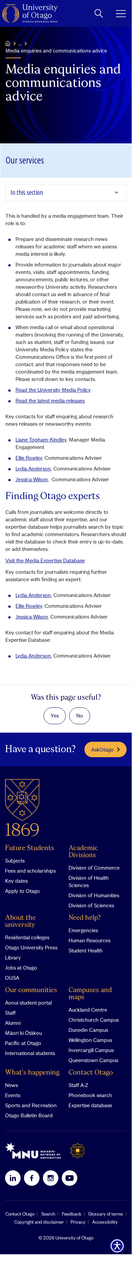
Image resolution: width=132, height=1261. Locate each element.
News (11, 1085)
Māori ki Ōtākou (23, 1033)
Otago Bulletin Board (29, 1115)
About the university (20, 921)
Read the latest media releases (50, 400)
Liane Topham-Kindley (41, 439)
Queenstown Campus (93, 1060)
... (19, 43)
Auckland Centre (88, 1009)
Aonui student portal (28, 1002)
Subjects (15, 860)
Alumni (13, 1022)
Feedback (71, 1214)
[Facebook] (31, 1178)
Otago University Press (31, 947)
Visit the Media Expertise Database (45, 560)
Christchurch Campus (94, 1019)
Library (13, 957)
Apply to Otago (22, 891)
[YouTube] (69, 1178)
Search (48, 1214)
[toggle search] (99, 13)
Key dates (16, 880)
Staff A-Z (78, 1085)
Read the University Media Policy (53, 389)
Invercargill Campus (91, 1050)
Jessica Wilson (32, 479)
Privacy (78, 1222)
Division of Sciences (91, 905)
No (79, 715)
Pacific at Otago (23, 1043)
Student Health (86, 950)
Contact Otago (91, 1072)
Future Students (29, 848)
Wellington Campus (90, 1040)
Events (12, 1095)
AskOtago (102, 749)
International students (30, 1053)
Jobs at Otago (21, 967)
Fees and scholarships (30, 870)
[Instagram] (50, 1178)
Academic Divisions (83, 852)
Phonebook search (90, 1095)
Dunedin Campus (88, 1029)
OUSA (12, 977)
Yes (55, 715)
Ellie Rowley (29, 457)
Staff (10, 1012)
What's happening (32, 1072)
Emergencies (83, 930)
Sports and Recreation (31, 1105)
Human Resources (89, 940)
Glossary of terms (105, 1214)
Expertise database (90, 1105)
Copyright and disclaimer (39, 1222)
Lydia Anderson (33, 468)
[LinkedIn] (13, 1178)
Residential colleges (27, 937)
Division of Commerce (94, 867)
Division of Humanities (94, 895)
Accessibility (105, 1222)
